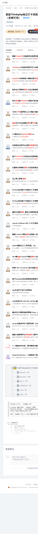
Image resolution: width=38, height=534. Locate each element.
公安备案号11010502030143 (18, 487)
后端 (15, 8)
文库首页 (8, 8)
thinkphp (10, 22)
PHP (21, 8)
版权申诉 (26, 18)
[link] (8, 8)
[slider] (16, 468)
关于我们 (28, 484)
